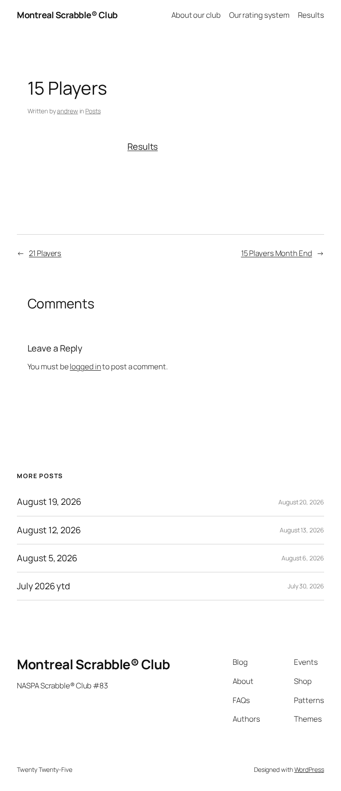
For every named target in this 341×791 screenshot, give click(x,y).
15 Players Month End (276, 253)
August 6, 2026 (303, 558)
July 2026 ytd (43, 586)
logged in (85, 366)
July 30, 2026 (306, 586)
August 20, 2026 (301, 502)
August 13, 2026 (302, 530)
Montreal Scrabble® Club (67, 15)
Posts (93, 111)
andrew (67, 111)
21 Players (45, 253)
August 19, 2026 (49, 502)
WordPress (309, 769)
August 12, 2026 (49, 530)
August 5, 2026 (47, 558)
